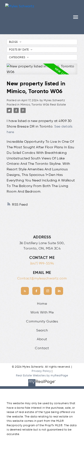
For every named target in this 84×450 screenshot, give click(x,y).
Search (42, 330)
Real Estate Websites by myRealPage (42, 375)
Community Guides (42, 321)
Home (42, 303)
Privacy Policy (41, 371)
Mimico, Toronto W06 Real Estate (43, 104)
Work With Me (42, 312)
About (42, 339)
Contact (42, 348)
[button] (25, 291)
